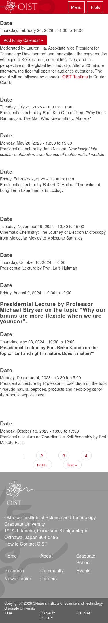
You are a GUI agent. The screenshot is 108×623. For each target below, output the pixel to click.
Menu (76, 7)
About (46, 555)
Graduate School (85, 559)
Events (83, 570)
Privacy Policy (47, 615)
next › (42, 465)
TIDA (8, 612)
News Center (17, 578)
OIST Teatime (75, 76)
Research (14, 570)
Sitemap (83, 612)
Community (52, 570)
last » (72, 465)
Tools (95, 7)
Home (10, 555)
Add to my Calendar (22, 40)
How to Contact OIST (26, 543)
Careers (48, 578)
